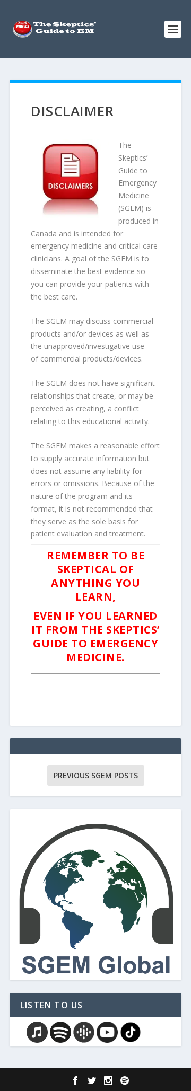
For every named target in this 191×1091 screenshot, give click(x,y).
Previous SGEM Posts (96, 775)
